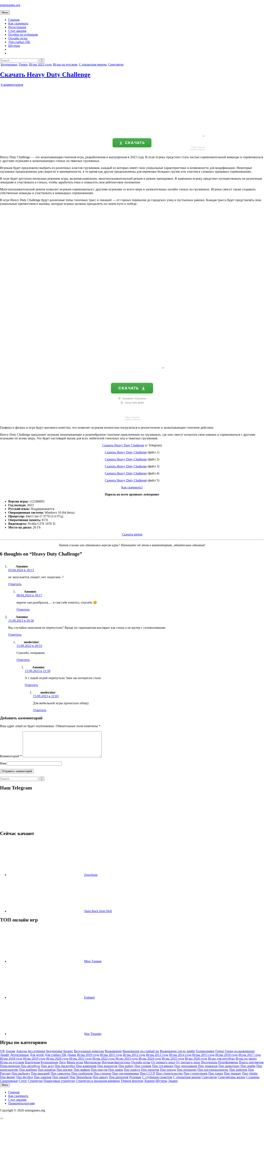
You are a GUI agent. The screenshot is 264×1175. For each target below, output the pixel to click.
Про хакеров (43, 1077)
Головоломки (205, 1051)
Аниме (10, 1051)
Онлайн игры (17, 38)
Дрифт (4, 1055)
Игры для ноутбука (221, 1058)
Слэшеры (252, 1077)
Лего (62, 1062)
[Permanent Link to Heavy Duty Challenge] (47, 130)
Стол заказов (17, 31)
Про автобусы (30, 1066)
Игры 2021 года (80, 1058)
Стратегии (35, 1081)
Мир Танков (92, 961)
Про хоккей (60, 1077)
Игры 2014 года (180, 1055)
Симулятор (116, 64)
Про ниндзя (99, 1069)
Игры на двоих (246, 1058)
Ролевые (135, 1077)
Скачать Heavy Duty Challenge (45, 74)
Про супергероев (195, 1073)
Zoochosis (91, 875)
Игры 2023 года (40, 64)
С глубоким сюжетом (157, 1077)
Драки (71, 1055)
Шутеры (14, 45)
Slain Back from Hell (98, 911)
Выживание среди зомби (177, 1051)
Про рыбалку (21, 1073)
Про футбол (24, 1077)
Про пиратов (150, 1069)
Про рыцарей (40, 1073)
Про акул (47, 1066)
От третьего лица (188, 1062)
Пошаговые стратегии (59, 1081)
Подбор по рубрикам (23, 34)
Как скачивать (18, 23)
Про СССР (147, 1073)
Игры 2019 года (34, 1058)
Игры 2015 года (203, 1055)
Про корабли (47, 1069)
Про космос (65, 1069)
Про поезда (168, 1069)
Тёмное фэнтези (132, 1081)
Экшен (173, 1081)
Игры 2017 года (249, 1055)
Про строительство (169, 1073)
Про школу (100, 1077)
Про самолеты (61, 1073)
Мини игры (75, 1062)
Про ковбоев (28, 1069)
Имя (3, 763)
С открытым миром (92, 64)
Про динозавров (185, 1066)
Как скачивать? (132, 487)
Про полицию (187, 1069)
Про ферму (7, 1077)
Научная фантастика (116, 1062)
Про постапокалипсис (213, 1069)
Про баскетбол (65, 1066)
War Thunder (92, 1034)
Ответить (14, 584)
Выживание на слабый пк (141, 1051)
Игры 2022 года (103, 1058)
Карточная (32, 1062)
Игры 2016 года (226, 1055)
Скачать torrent (132, 534)
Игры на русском (65, 64)
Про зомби (248, 1066)
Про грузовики (162, 1066)
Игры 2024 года (150, 1058)
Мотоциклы (92, 1062)
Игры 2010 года (88, 1055)
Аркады (21, 1051)
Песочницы (209, 1062)
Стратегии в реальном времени (98, 1081)
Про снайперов (82, 1073)
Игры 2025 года (173, 1058)
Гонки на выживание (240, 1051)
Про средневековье (125, 1073)
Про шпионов (118, 1077)
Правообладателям (21, 1103)
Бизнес (68, 1051)
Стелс (23, 1081)
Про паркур (132, 1069)
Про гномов (142, 1066)
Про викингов (107, 1066)
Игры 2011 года (111, 1055)
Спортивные (9, 1081)
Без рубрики (36, 1051)
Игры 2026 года (196, 1058)
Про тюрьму (232, 1073)
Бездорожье (9, 64)
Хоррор (149, 1081)
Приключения (10, 1066)
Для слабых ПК (19, 42)
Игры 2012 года (134, 1055)
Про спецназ (102, 1073)
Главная (13, 19)
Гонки (23, 64)
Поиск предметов (251, 1062)
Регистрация (17, 27)
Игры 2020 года (57, 1058)
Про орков (115, 1069)
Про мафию (82, 1069)
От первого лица (163, 1062)
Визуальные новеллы (89, 1051)
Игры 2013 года (157, 1055)
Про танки (215, 1073)
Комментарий (11, 756)
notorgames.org (10, 5)
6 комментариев (12, 84)
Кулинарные (49, 1062)
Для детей (37, 1055)
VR (2, 1051)
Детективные (19, 1055)
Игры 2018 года (11, 1058)
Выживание (113, 1051)
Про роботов (238, 1069)
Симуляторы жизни (231, 1077)
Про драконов (208, 1066)
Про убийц (250, 1073)
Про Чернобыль (81, 1077)
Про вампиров (86, 1066)
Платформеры (228, 1062)
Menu (5, 12)
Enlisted (89, 997)
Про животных (229, 1066)
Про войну (126, 1066)
